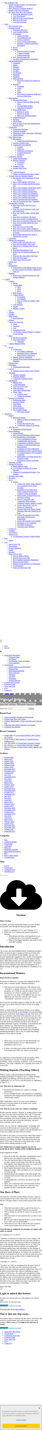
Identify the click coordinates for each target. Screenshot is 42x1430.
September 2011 (9, 831)
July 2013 (7, 796)
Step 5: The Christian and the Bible (25, 192)
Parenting (16, 69)
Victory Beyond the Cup (25, 423)
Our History (13, 659)
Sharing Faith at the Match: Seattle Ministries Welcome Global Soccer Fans (29, 511)
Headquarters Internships (21, 367)
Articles (15, 482)
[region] (21, 1417)
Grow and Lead (9, 686)
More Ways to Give (15, 554)
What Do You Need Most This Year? (25, 256)
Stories (15, 283)
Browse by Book (23, 114)
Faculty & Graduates (20, 338)
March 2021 (8, 759)
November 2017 (9, 771)
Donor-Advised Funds (20, 562)
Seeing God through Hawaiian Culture (26, 174)
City (10, 310)
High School (17, 293)
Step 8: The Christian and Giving (24, 197)
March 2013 (8, 802)
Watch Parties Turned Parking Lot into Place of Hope (28, 496)
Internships (12, 365)
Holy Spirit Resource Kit (21, 57)
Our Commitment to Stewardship (24, 437)
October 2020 (9, 763)
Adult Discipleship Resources (27, 141)
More (10, 336)
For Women (17, 73)
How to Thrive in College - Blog (28, 301)
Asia (14, 328)
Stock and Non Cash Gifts (22, 568)
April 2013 (8, 800)
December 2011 (9, 825)
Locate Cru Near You (16, 322)
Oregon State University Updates (29, 743)
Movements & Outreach (12, 851)
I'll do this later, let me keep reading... (12, 1309)
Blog (10, 264)
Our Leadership (14, 663)
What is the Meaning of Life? (23, 14)
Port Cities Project (23, 412)
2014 (19, 289)
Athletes (11, 312)
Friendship (16, 63)
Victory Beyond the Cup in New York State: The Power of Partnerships (28, 517)
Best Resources (18, 318)
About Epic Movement (12, 655)
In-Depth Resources (24, 153)
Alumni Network (14, 680)
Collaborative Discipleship (22, 145)
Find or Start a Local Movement (19, 667)
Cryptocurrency (18, 566)
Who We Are (13, 427)
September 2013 (9, 794)
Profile (11, 550)
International (13, 381)
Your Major (17, 404)
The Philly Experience (24, 525)
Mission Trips (13, 363)
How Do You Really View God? (24, 244)
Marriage (16, 67)
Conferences (17, 349)
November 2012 (9, 810)
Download (21, 915)
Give (6, 646)
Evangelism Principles (20, 129)
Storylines (12, 478)
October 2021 (9, 757)
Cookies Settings (21, 1420)
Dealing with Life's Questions (19, 10)
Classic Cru (12, 262)
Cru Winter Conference (25, 351)
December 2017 (9, 769)
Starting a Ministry (19, 160)
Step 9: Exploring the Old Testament (25, 199)
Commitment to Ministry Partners (28, 443)
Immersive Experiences (25, 151)
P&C (6, 853)
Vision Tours (17, 392)
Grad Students (18, 305)
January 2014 (8, 787)
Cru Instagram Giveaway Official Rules (26, 536)
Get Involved (8, 665)
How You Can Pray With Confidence (25, 229)
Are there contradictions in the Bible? (25, 59)
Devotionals (17, 34)
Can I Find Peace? (19, 16)
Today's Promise (22, 36)
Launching (21, 162)
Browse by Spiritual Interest (26, 116)
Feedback (20, 155)
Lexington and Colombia (25, 527)
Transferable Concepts (16, 203)
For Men (16, 71)
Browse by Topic (23, 112)
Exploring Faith (9, 684)
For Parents (21, 297)
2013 (19, 291)
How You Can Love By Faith (23, 227)
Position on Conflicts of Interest (28, 460)
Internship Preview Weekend (27, 353)
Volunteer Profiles (19, 377)
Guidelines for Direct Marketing (28, 449)
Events (11, 347)
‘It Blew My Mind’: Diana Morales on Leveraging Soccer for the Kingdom (29, 486)
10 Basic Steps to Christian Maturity (21, 176)
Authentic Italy (22, 394)
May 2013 (7, 798)
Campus (11, 281)
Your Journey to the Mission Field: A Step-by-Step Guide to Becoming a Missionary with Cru (27, 269)
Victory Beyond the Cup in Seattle (29, 521)
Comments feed (9, 870)
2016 (19, 287)
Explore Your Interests (16, 398)
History (11, 416)
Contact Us (12, 529)
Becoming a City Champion (26, 523)
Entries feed (8, 868)
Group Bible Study (19, 110)
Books (11, 540)
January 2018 (8, 767)
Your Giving (13, 546)
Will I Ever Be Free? (20, 20)
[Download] (21, 911)
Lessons (20, 147)
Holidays (16, 84)
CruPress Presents (19, 172)
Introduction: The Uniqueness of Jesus (26, 178)
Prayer (15, 47)
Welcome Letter (14, 657)
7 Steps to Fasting (23, 53)
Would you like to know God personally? (23, 5)
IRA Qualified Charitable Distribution (26, 560)
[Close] (39, 1408)
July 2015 (7, 775)
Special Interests (18, 408)
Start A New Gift (14, 544)
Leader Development (20, 158)
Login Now (4, 1306)
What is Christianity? (16, 6)
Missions (12, 273)
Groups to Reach (18, 402)
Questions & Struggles (25, 108)
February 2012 (9, 822)
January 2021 (8, 761)
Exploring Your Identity (12, 727)
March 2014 (8, 783)
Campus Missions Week (17, 344)
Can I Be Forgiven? (19, 22)
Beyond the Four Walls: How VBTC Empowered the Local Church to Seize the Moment (27, 492)
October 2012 (9, 812)
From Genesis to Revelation (26, 42)
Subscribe (20, 342)
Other (19, 92)
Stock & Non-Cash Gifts (21, 558)
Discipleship (17, 139)
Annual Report (18, 433)
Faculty (15, 306)
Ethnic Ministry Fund (20, 466)
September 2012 (9, 814)
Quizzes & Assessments (17, 240)
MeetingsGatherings (11, 850)
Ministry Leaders (18, 308)
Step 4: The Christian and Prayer (24, 190)
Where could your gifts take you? (24, 242)
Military (11, 320)
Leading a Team (18, 166)
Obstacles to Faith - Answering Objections (27, 133)
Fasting (15, 49)
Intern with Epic (14, 673)
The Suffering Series (24, 38)
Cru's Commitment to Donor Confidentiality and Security (27, 440)
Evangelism (13, 127)
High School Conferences (26, 355)
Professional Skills (19, 400)
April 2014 (8, 781)
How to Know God (15, 26)
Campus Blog (17, 285)
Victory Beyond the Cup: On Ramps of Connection (27, 506)
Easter (19, 88)
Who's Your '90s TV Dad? (22, 260)
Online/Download (19, 118)
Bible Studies (13, 98)
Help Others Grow (15, 137)
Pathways (20, 149)
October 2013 (9, 792)
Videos (19, 303)
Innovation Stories (19, 418)
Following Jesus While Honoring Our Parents (19, 725)
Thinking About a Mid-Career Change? (26, 371)
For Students (21, 299)
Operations (12, 678)
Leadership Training (15, 156)
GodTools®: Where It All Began (28, 425)
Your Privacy (13, 532)
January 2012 (8, 824)
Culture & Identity (10, 842)
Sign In (6, 648)
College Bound (18, 295)
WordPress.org (9, 871)
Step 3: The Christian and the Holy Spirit (27, 188)
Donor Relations (14, 431)
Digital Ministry (18, 135)
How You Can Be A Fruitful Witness (25, 219)
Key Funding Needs (20, 410)
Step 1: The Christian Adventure (24, 182)
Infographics (13, 266)
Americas (16, 326)
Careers (11, 369)
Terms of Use (13, 534)
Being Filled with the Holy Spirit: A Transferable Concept (25, 235)
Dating (15, 65)
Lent (18, 90)
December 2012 (9, 808)
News (11, 480)
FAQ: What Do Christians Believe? (21, 8)
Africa (15, 324)
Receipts (11, 552)
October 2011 (9, 829)
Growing (20, 164)
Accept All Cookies (21, 1426)
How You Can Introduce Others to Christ (27, 221)
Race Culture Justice (11, 855)
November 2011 (9, 827)
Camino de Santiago (24, 396)
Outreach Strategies (19, 131)
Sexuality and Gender (16, 476)
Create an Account (14, 1306)
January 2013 (8, 806)
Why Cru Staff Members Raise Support (26, 435)
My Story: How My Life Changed (20, 12)
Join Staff (12, 677)
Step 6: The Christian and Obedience (25, 193)
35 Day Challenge (23, 40)
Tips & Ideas (17, 121)
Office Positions (18, 388)
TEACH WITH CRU (20, 386)
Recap (19, 180)
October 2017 (9, 773)
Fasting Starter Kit (23, 55)
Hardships (16, 75)
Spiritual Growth (14, 28)
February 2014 (9, 785)
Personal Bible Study (20, 100)
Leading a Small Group (21, 143)
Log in (6, 866)
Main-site (7, 848)
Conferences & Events (12, 682)
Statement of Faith (15, 462)
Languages (12, 238)
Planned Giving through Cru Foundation (26, 564)
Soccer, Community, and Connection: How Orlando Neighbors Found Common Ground (29, 501)
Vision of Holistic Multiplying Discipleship (18, 717)
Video (11, 170)
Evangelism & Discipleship (22, 429)
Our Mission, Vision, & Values (19, 661)
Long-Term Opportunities (21, 390)
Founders (12, 531)
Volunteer (12, 373)
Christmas (20, 86)
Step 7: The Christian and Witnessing (25, 195)
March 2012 (8, 820)
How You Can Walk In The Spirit (24, 217)
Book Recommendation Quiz (23, 250)
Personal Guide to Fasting (26, 51)
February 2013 (9, 804)
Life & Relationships (16, 61)
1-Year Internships (19, 384)
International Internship (16, 671)
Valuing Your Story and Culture (15, 719)
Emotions (16, 77)
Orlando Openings (19, 375)
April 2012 (8, 818)
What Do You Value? (20, 258)
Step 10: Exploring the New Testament (26, 201)
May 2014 (7, 779)
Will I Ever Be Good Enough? (23, 18)
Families (11, 314)
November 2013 (9, 790)
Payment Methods (15, 548)
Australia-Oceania (19, 330)
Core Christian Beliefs (20, 32)
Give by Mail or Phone (21, 556)
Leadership (8, 846)
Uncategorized (9, 857)
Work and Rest (18, 79)
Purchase (16, 119)
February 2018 (9, 765)
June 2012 (7, 816)
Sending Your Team (19, 168)
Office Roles (17, 406)
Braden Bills (8, 735)
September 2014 (9, 777)
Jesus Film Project (19, 340)
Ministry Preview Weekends (22, 357)
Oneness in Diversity (16, 464)
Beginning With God (20, 30)
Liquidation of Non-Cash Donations (29, 451)
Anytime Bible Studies (25, 106)
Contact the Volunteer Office (22, 379)
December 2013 (9, 788)
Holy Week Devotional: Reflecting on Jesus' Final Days (29, 95)
